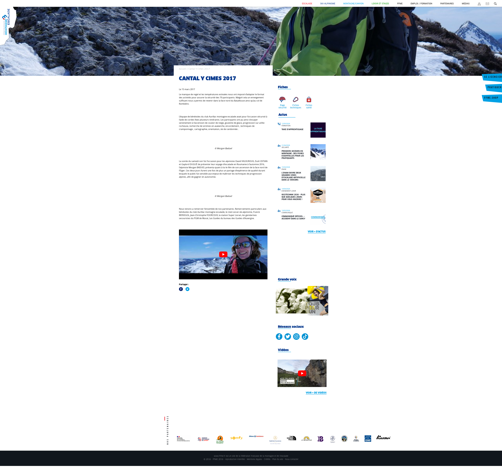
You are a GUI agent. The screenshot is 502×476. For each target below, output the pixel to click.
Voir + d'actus (317, 232)
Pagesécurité (282, 106)
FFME (400, 4)
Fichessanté (309, 106)
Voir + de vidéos (316, 393)
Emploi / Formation (421, 4)
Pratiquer (495, 87)
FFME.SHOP (491, 98)
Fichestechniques (295, 106)
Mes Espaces (479, 4)
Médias (466, 4)
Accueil (182, 69)
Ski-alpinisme (327, 4)
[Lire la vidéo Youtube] (223, 254)
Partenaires (447, 4)
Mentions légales (254, 459)
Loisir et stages (380, 4)
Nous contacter (291, 459)
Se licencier (493, 77)
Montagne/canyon (353, 4)
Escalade (307, 4)
